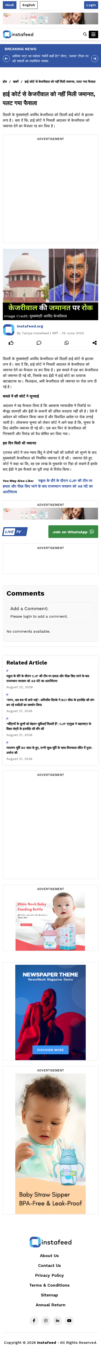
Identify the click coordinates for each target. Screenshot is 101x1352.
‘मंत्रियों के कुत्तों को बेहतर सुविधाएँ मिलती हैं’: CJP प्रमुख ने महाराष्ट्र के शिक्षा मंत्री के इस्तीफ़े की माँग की (48, 726)
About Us (49, 1255)
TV (13, 532)
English (29, 5)
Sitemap (49, 1294)
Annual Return (51, 1304)
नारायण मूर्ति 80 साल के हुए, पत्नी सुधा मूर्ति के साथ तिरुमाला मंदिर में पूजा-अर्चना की (49, 750)
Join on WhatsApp (71, 532)
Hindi (9, 5)
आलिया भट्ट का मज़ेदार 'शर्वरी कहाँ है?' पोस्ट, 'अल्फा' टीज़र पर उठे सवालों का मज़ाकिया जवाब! (50, 58)
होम (5, 81)
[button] (85, 34)
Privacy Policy (49, 1275)
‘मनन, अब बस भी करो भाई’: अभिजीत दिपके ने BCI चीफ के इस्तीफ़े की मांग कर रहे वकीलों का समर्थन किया (50, 702)
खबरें (16, 81)
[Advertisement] (50, 192)
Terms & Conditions (49, 1285)
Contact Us (49, 1265)
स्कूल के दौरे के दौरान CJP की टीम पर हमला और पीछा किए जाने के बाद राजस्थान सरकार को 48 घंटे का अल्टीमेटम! (48, 486)
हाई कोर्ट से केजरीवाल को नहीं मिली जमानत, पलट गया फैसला (60, 81)
